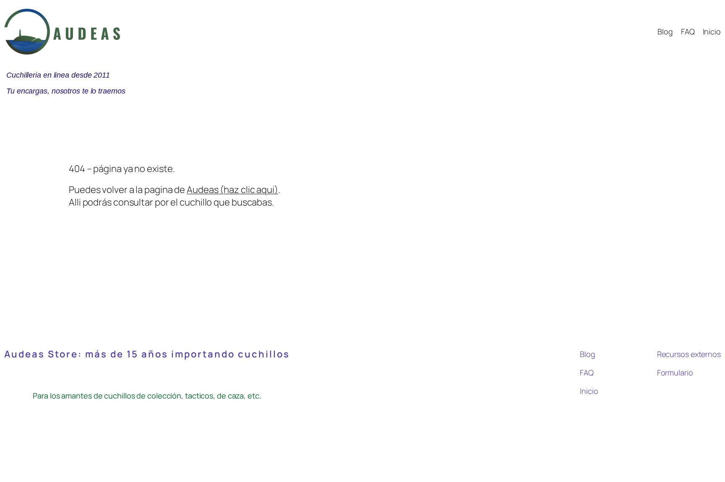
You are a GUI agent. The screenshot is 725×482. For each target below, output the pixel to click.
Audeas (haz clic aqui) (232, 189)
